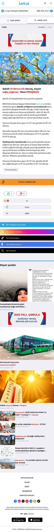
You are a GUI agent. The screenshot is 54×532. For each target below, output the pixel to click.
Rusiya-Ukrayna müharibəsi (16, 11)
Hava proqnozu (11, 169)
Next (51, 11)
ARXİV (27, 486)
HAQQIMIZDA (27, 491)
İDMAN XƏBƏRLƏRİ (27, 182)
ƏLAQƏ (27, 482)
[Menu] (3, 3)
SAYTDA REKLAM (27, 478)
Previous (2, 11)
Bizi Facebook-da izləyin (14, 244)
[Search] (51, 3)
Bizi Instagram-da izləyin (14, 232)
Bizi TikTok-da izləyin (12, 238)
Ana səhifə (41, 27)
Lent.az (39, 103)
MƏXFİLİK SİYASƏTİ (27, 495)
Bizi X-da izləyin (11, 251)
